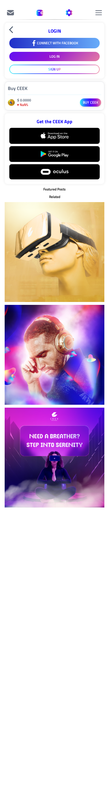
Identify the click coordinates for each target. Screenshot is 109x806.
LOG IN (54, 56)
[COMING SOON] (10, 12)
